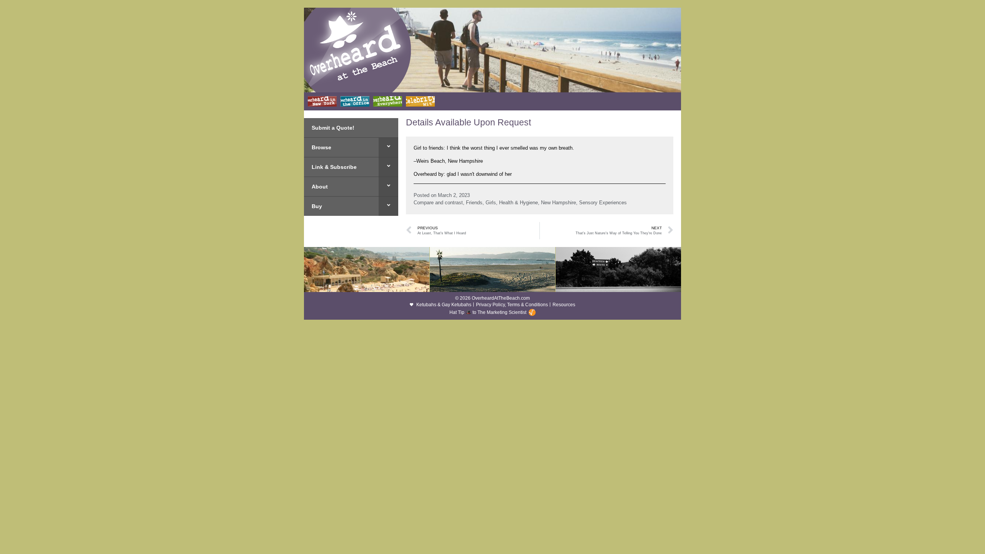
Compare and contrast (438, 202)
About (320, 187)
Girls (491, 202)
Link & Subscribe (334, 167)
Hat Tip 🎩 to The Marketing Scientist (487, 312)
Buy (317, 206)
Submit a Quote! (333, 128)
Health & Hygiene (518, 202)
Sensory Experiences (603, 202)
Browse (321, 147)
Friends (474, 202)
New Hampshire (558, 202)
